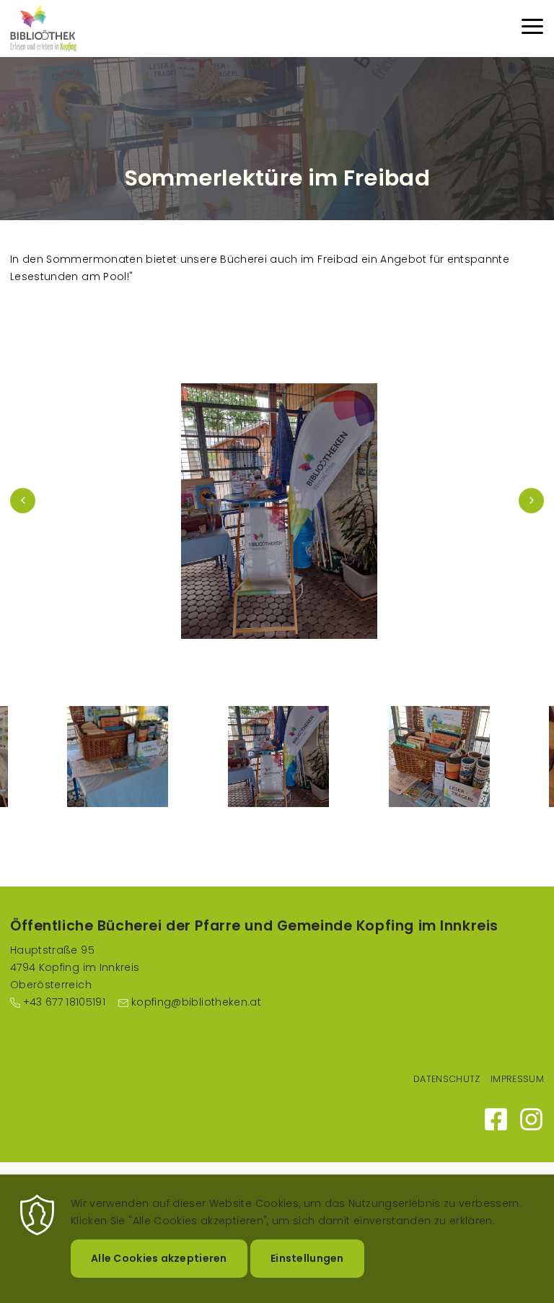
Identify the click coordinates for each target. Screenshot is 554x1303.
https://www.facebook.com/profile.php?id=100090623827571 (496, 1119)
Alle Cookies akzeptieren (159, 1258)
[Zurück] (22, 500)
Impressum (517, 1079)
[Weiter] (531, 500)
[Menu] (532, 28)
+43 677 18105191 (64, 1002)
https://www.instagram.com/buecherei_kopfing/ (531, 1119)
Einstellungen (307, 1258)
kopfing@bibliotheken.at (196, 1002)
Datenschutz (446, 1079)
